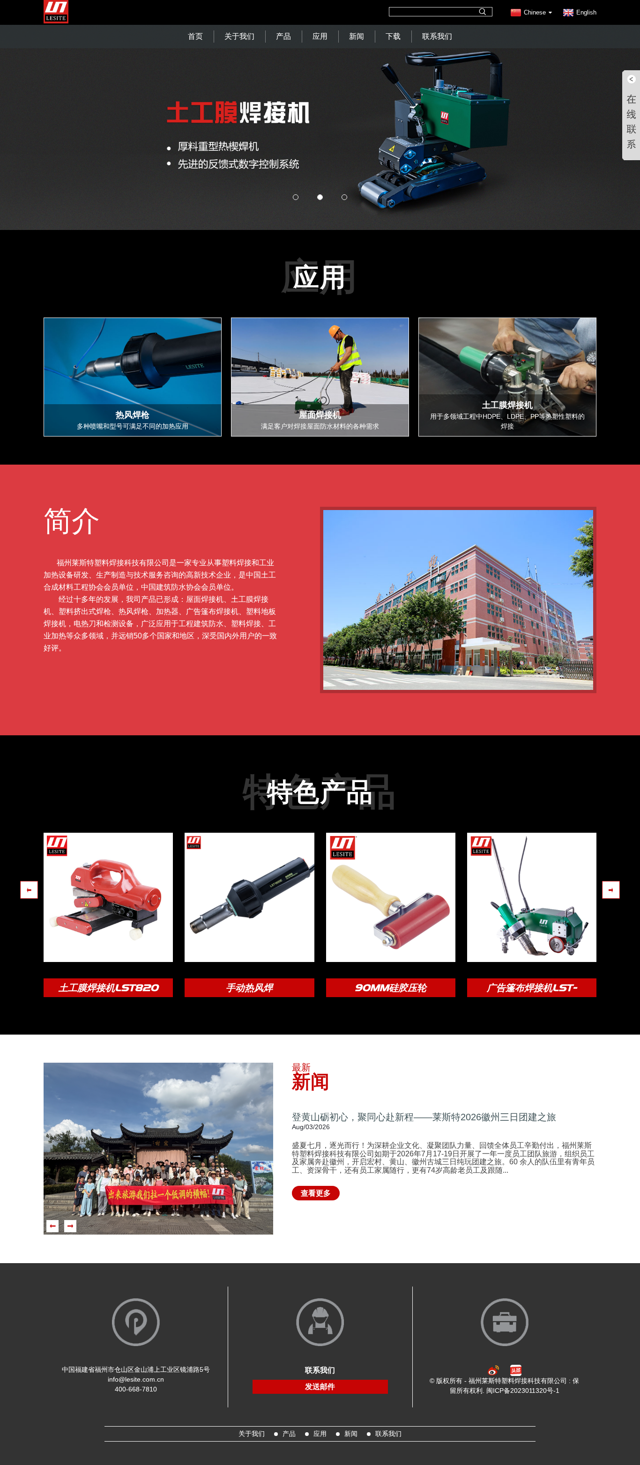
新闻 (356, 36)
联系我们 (437, 36)
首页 (195, 36)
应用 (320, 36)
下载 (393, 36)
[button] (61, 115)
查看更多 (316, 1193)
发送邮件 (320, 1387)
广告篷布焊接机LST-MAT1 (532, 989)
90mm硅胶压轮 (390, 987)
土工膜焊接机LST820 (108, 987)
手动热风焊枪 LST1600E (249, 989)
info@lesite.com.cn (136, 1379)
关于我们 (239, 36)
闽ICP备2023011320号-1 (522, 1390)
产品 (283, 36)
